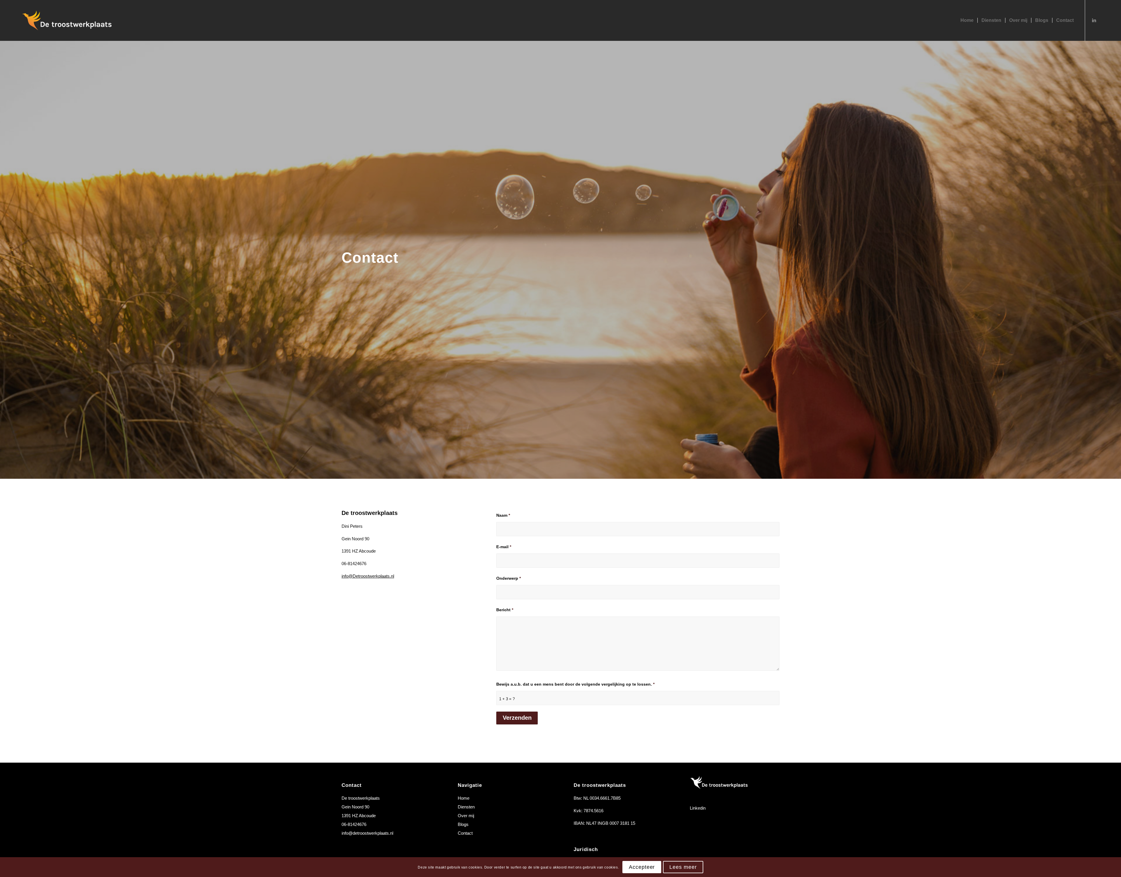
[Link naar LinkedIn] (1094, 20)
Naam (503, 515)
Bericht (504, 610)
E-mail (503, 547)
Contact (465, 833)
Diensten (466, 806)
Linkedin (698, 808)
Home (463, 798)
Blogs (463, 824)
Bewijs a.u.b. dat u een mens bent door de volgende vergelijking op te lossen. (575, 684)
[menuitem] (967, 20)
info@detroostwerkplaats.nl (367, 833)
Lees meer (683, 867)
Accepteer (642, 867)
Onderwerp (508, 578)
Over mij (466, 815)
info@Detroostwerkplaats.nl (368, 576)
